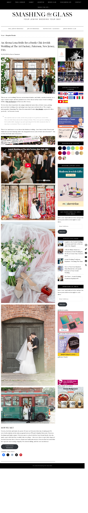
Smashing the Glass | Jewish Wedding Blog (42, 16)
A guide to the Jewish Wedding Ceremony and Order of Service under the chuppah (74, 244)
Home (2, 35)
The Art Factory (11, 101)
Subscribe (62, 232)
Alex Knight (39, 109)
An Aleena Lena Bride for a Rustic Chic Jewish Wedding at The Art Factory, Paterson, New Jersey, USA (28, 46)
